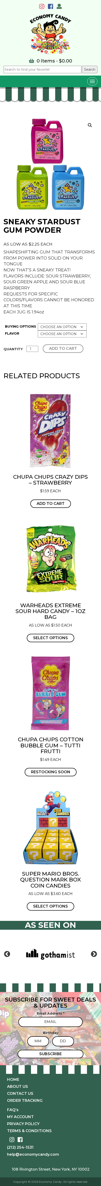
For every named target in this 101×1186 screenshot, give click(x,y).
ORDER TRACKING (25, 1100)
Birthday (50, 1033)
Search (89, 69)
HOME (13, 1079)
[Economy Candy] (50, 34)
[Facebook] (51, 7)
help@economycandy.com (33, 1154)
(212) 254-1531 (20, 1147)
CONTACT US (20, 1093)
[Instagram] (43, 7)
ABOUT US (17, 1086)
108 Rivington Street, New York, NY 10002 (50, 1169)
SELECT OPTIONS (50, 638)
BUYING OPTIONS (20, 326)
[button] (90, 125)
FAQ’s (13, 1110)
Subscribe (50, 1054)
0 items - (53, 61)
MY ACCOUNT (20, 1117)
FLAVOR (12, 333)
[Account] (59, 7)
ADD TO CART (63, 348)
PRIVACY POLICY (23, 1124)
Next (94, 954)
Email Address (50, 1013)
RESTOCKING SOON (50, 772)
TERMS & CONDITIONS (29, 1131)
